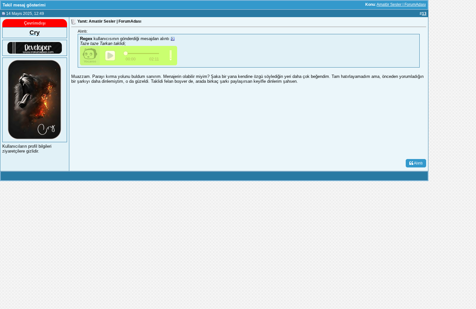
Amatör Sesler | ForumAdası (401, 4)
